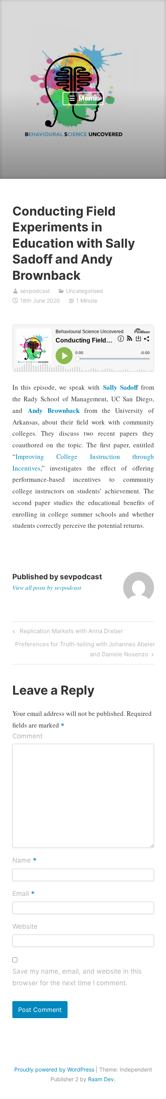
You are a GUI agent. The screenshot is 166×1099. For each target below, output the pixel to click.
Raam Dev (101, 1079)
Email (23, 894)
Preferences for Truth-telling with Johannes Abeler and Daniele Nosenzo (85, 649)
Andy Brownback (54, 410)
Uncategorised (84, 291)
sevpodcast (35, 291)
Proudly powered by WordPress (54, 1069)
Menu (87, 98)
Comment (27, 736)
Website (24, 926)
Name (24, 861)
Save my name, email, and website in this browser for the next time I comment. (77, 977)
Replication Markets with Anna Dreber (70, 632)
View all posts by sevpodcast (46, 587)
